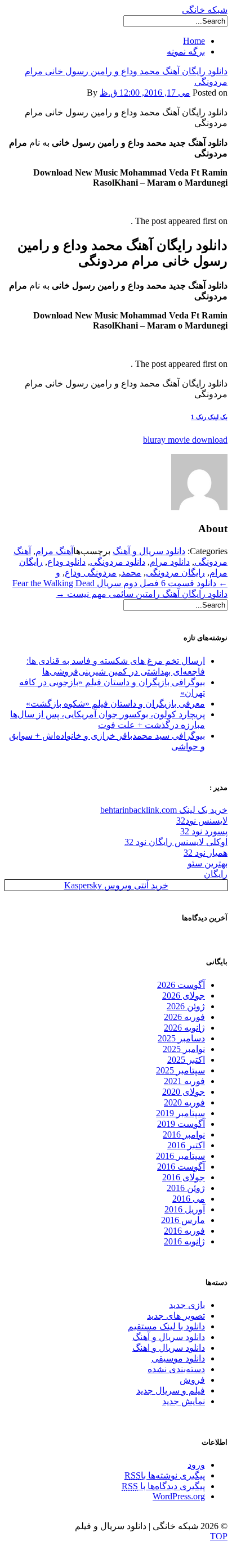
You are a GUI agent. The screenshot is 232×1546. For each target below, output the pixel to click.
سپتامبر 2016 (180, 1156)
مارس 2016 (183, 1220)
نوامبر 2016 (184, 1134)
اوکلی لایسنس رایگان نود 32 (175, 842)
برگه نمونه (186, 51)
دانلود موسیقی (178, 1358)
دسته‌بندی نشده (176, 1369)
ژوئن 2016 (186, 1188)
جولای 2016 (183, 1177)
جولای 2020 (183, 1091)
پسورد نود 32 (203, 831)
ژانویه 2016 (184, 1241)
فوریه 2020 (184, 1102)
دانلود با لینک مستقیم (166, 1326)
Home (194, 41)
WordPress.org (179, 1496)
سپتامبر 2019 (180, 1113)
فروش (192, 1380)
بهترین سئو (207, 863)
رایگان (215, 874)
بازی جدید (187, 1305)
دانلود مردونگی (117, 562)
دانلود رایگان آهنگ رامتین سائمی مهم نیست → (141, 594)
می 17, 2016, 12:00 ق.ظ (145, 92)
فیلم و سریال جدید (170, 1390)
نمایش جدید (183, 1401)
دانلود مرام (170, 562)
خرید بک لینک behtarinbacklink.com (163, 810)
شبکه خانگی (204, 10)
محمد (131, 572)
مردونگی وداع (91, 572)
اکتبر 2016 (186, 1145)
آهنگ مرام (54, 551)
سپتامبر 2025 (180, 1070)
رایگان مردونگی (175, 572)
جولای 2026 (183, 995)
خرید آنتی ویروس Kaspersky (116, 885)
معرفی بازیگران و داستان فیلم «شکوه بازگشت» (115, 703)
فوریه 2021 (184, 1081)
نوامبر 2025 (184, 1049)
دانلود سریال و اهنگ (168, 1347)
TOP (218, 1536)
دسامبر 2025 (181, 1038)
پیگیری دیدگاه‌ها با (163, 1486)
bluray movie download (185, 439)
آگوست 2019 (181, 1124)
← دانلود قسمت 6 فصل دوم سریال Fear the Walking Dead (119, 583)
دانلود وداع (66, 562)
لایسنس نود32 (201, 820)
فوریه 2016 (184, 1230)
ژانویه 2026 (184, 1027)
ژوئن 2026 (186, 1006)
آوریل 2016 (184, 1209)
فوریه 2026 (184, 1017)
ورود (196, 1464)
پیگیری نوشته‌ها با (164, 1475)
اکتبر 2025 (186, 1059)
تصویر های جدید (176, 1315)
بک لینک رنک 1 (209, 417)
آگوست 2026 (181, 985)
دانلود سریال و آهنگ (149, 551)
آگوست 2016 (181, 1166)
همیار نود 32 (205, 852)
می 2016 (188, 1198)
